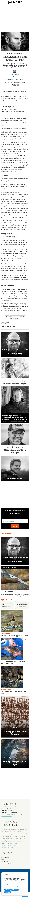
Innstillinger (25, 896)
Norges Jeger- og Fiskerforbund (13, 865)
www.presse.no (13, 843)
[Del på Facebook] (12, 85)
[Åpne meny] (28, 2)
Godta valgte (14, 889)
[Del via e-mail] (17, 85)
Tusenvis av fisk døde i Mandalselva (7, 603)
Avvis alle (7, 889)
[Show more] (15, 114)
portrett (22, 316)
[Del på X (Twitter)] (15, 85)
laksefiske (13, 316)
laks (6, 316)
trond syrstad (15, 318)
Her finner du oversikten (7, 847)
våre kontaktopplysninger (14, 814)
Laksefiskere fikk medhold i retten (22, 603)
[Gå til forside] (15, 2)
